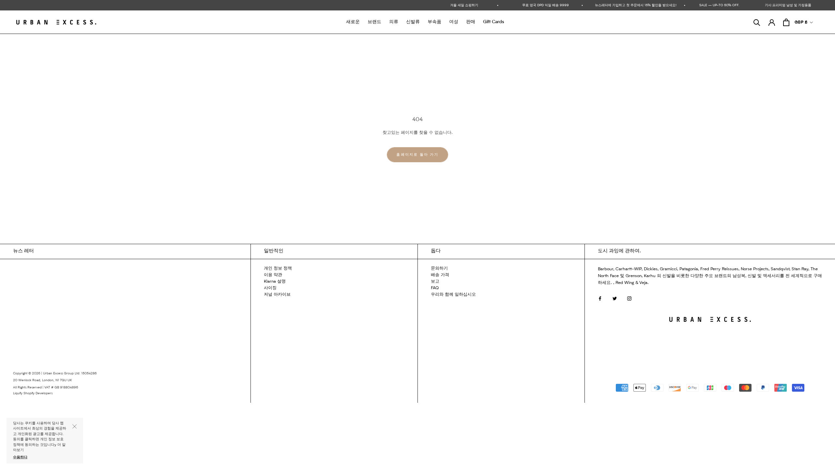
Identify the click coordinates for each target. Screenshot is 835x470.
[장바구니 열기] (786, 22)
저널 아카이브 (277, 294)
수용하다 (20, 457)
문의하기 (439, 268)
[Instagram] (629, 298)
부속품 (434, 22)
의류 (393, 22)
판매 (470, 22)
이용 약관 (273, 275)
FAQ (435, 288)
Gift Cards (493, 22)
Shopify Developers (38, 393)
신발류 (413, 22)
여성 (453, 22)
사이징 (270, 288)
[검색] (756, 22)
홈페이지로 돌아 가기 (417, 155)
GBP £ (801, 22)
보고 (435, 281)
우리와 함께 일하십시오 (453, 294)
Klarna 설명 (275, 281)
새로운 (353, 22)
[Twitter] (615, 298)
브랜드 (374, 22)
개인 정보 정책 (278, 268)
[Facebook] (600, 298)
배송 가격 (440, 275)
